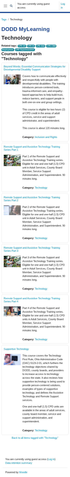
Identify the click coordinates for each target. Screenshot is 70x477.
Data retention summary (18, 463)
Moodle (23, 472)
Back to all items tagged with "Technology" (35, 438)
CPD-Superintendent (25, 50)
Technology (41, 187)
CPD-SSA (40, 46)
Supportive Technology (16, 349)
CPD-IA (31, 46)
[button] (11, 6)
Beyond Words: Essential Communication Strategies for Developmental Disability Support (34, 68)
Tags (4, 19)
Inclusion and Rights (46, 137)
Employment (7, 50)
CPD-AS (21, 46)
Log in (63, 6)
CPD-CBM (51, 46)
